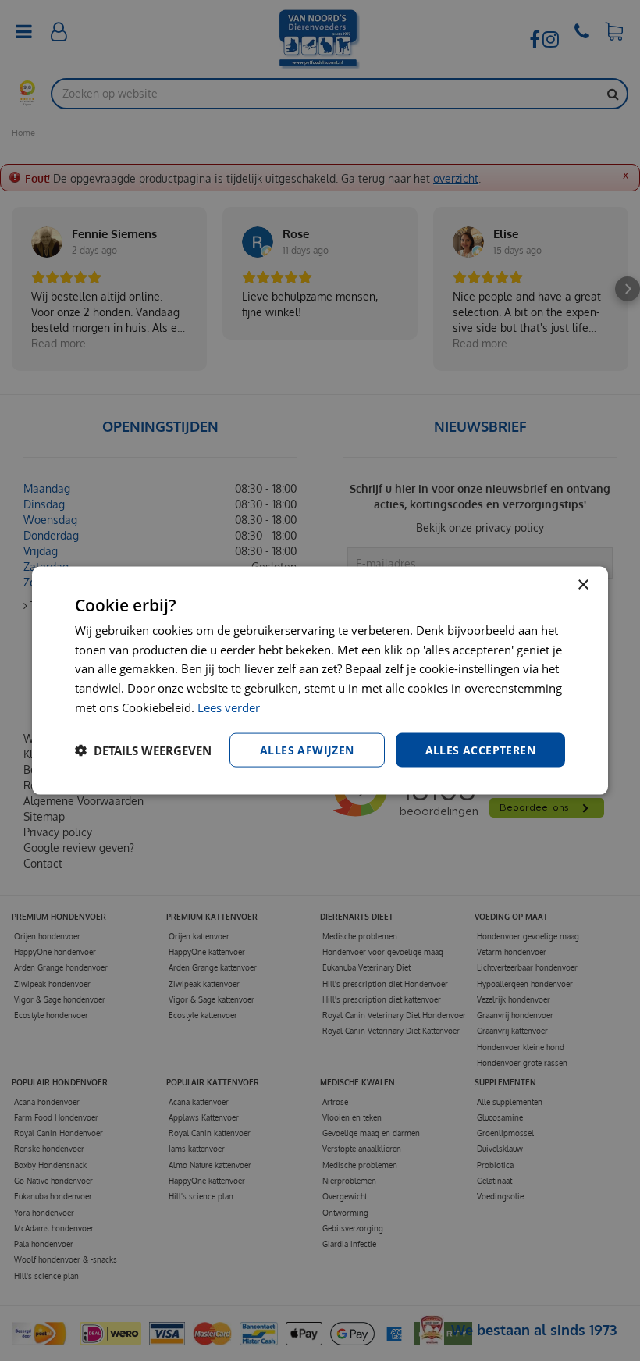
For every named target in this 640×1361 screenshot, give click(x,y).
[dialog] (320, 680)
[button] (143, 750)
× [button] (582, 584)
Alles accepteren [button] (480, 749)
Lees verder (228, 706)
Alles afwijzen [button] (307, 749)
